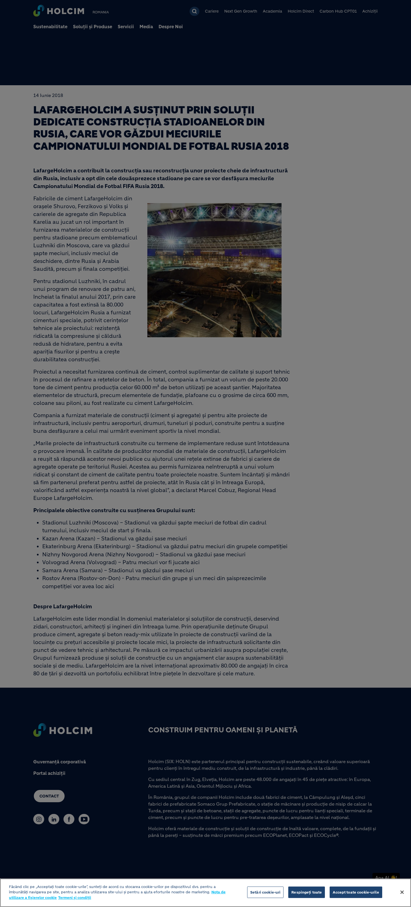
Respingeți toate (306, 892)
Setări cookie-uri (265, 892)
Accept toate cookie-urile (356, 892)
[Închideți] (402, 892)
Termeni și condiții (74, 897)
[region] (205, 892)
